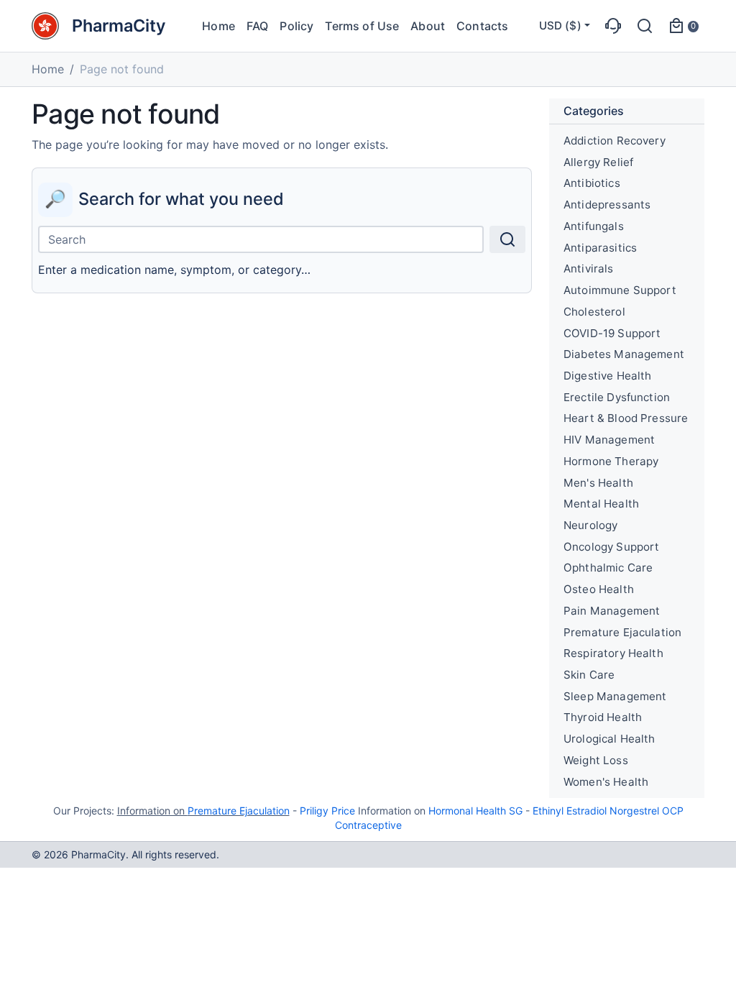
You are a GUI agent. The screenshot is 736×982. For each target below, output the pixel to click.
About (427, 26)
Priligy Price (327, 810)
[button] (613, 26)
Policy (296, 26)
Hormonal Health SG (475, 810)
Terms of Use (362, 26)
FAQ (257, 26)
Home (218, 26)
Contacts (482, 26)
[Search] (507, 240)
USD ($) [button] (560, 25)
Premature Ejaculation (239, 810)
